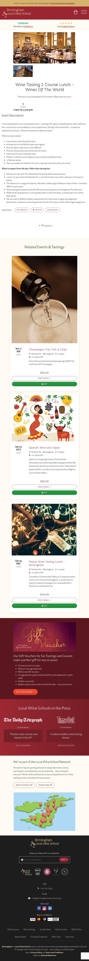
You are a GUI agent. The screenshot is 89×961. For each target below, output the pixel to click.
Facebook (22, 210)
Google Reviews (68, 26)
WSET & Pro (76, 929)
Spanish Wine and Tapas (44, 447)
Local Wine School (22, 946)
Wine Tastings (29, 929)
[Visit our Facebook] (39, 908)
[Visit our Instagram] (44, 908)
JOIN (63, 860)
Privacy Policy (36, 952)
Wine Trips (56, 936)
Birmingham (7, 946)
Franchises (44, 785)
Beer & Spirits (20, 936)
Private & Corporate (39, 936)
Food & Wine (45, 929)
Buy (45, 384)
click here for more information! (63, 3)
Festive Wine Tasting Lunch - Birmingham (47, 563)
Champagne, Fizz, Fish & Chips (48, 349)
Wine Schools (23, 785)
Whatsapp (53, 210)
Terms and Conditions (54, 952)
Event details (44, 378)
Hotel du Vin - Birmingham (42, 353)
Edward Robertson (48, 955)
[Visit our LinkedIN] (50, 908)
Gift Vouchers (24, 692)
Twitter (37, 210)
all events (67, 96)
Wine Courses (61, 929)
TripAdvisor (28, 26)
